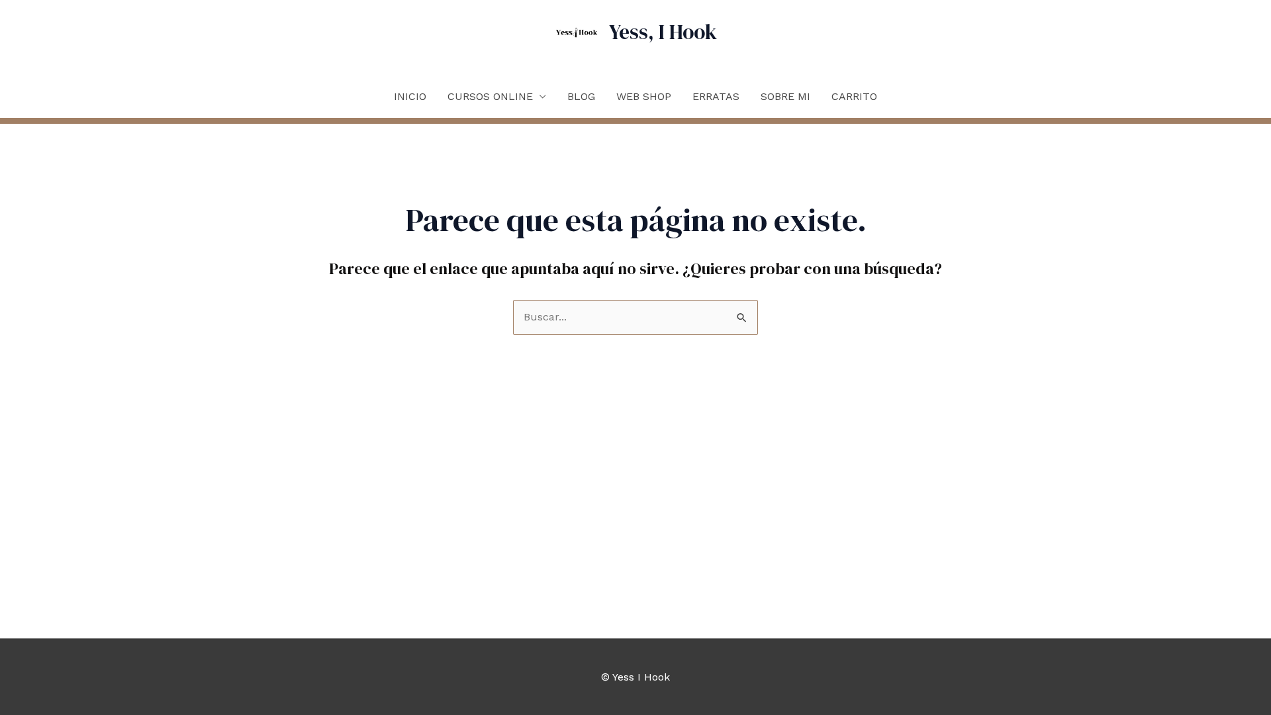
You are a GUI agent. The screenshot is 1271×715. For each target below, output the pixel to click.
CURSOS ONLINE (490, 96)
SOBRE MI (785, 96)
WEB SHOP (643, 96)
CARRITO (854, 96)
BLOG (581, 96)
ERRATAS (715, 96)
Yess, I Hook (663, 32)
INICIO (410, 96)
